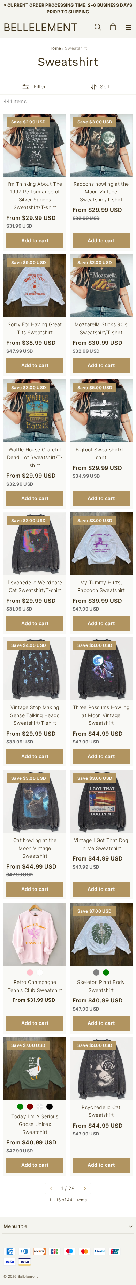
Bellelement (28, 1276)
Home (55, 48)
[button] (128, 27)
